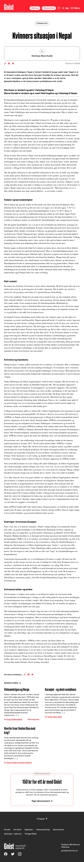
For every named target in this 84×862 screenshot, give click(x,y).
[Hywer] (9, 7)
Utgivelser (28, 829)
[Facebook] (5, 855)
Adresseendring (43, 829)
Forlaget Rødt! (30, 834)
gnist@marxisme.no (69, 850)
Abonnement (48, 8)
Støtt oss (35, 8)
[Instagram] (19, 855)
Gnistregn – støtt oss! (13, 834)
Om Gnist (17, 829)
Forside (7, 829)
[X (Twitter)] (12, 855)
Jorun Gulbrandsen (14, 719)
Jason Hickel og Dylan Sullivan (19, 762)
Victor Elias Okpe (54, 717)
